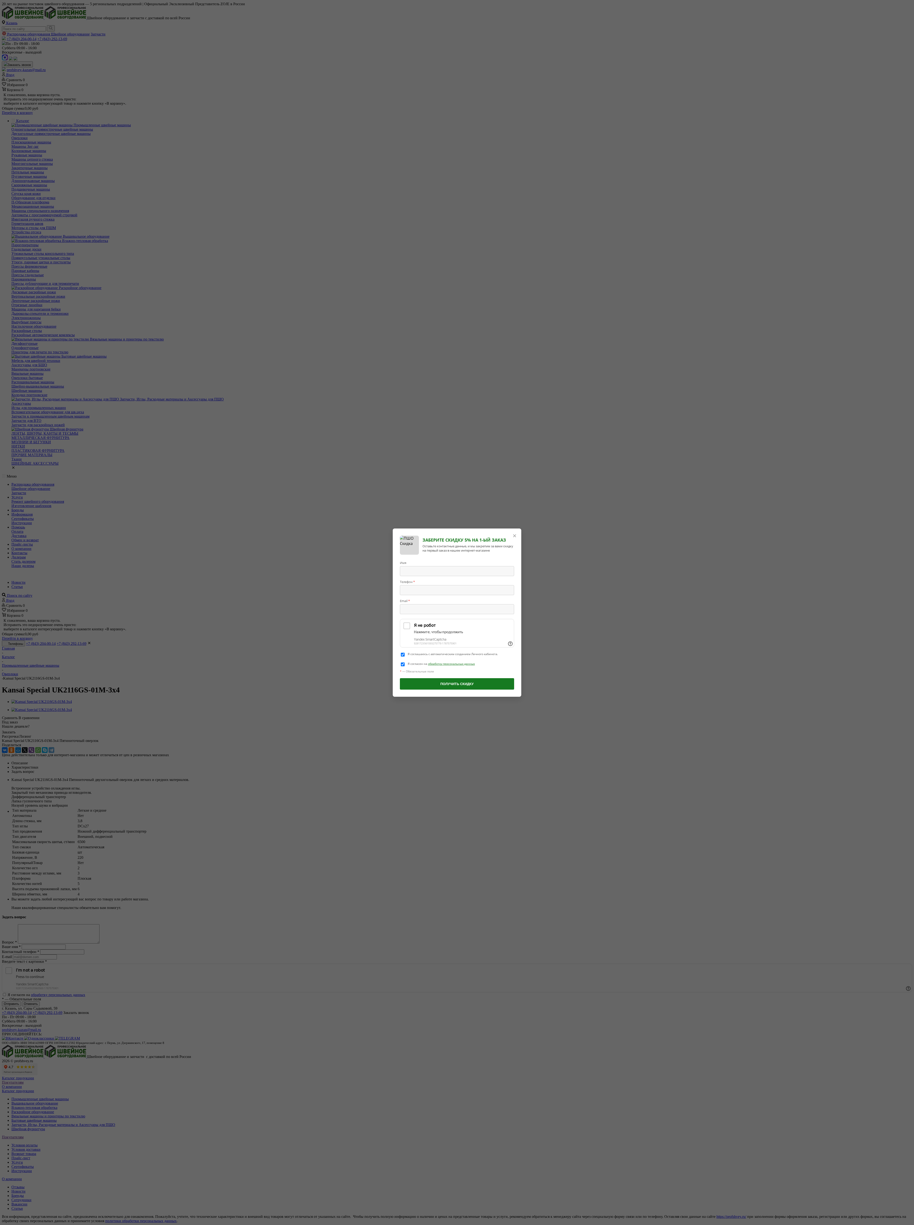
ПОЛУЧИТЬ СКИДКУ (457, 684)
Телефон (407, 582)
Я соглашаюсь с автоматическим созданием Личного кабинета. (453, 654)
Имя (403, 563)
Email (405, 601)
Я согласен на (441, 664)
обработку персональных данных (451, 664)
